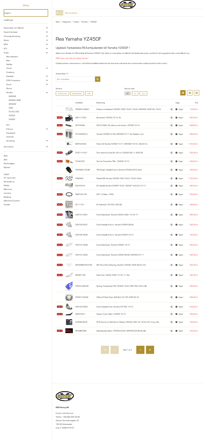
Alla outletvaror (12, 56)
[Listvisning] (183, 92)
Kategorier (66, 21)
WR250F (12, 96)
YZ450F (12, 119)
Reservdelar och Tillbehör (14, 27)
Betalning (7, 197)
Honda (9, 68)
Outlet (6, 52)
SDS (5, 159)
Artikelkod (62, 93)
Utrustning (10, 140)
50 (135, 93)
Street (6, 40)
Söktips (7, 185)
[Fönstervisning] (189, 92)
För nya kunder (10, 177)
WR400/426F (15, 100)
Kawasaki (10, 76)
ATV (5, 48)
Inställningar (8, 20)
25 (127, 93)
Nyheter (7, 167)
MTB (6, 44)
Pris (89, 93)
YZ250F (12, 115)
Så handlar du (9, 181)
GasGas (9, 64)
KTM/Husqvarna (13, 80)
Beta (8, 60)
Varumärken (9, 146)
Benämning (77, 93)
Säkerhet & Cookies (12, 200)
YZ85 (11, 107)
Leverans (7, 193)
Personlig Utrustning (12, 36)
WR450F (12, 104)
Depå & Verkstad (10, 32)
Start (6, 155)
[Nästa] (140, 350)
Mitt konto (8, 189)
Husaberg (10, 72)
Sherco (9, 88)
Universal (9, 136)
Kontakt (7, 204)
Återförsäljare (9, 163)
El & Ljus (9, 129)
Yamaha (9, 92)
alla (143, 93)
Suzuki (8, 84)
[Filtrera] (97, 79)
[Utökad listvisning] (196, 92)
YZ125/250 (14, 111)
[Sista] (150, 350)
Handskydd (10, 133)
